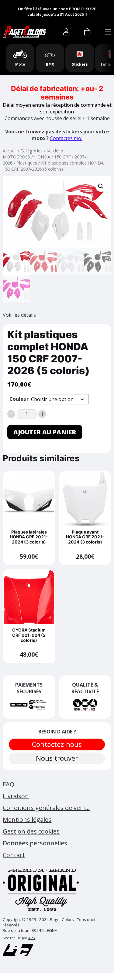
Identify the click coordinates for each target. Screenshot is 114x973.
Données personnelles (35, 843)
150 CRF (62, 157)
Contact (14, 855)
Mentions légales (27, 819)
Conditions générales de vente (46, 808)
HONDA (42, 157)
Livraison (16, 796)
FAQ (8, 784)
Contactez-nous (57, 744)
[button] (100, 186)
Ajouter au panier (44, 432)
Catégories (31, 151)
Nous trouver (57, 758)
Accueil (9, 151)
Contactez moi (66, 138)
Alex (31, 937)
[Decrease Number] (11, 414)
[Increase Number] (42, 414)
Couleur (19, 399)
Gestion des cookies (31, 831)
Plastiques (26, 163)
